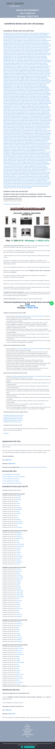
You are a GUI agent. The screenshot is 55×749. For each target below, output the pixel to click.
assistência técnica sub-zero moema (22, 104)
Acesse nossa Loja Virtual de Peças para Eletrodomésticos (33, 467)
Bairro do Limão (19, 648)
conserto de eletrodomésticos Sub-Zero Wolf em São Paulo (31, 348)
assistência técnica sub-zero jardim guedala (38, 87)
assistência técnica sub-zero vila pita (36, 172)
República (18, 519)
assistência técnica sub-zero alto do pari (37, 39)
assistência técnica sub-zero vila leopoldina (40, 154)
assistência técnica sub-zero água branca (20, 34)
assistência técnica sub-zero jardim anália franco (36, 77)
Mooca (17, 629)
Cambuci (18, 503)
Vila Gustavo (19, 558)
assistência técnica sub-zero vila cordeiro (18, 142)
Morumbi (18, 604)
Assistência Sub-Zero (8, 33)
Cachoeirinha (19, 534)
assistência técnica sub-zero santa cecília (12, 124)
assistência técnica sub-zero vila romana (15, 176)
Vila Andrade (19, 614)
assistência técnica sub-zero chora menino (37, 59)
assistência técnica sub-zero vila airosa (15, 134)
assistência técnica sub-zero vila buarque (32, 139)
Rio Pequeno (19, 676)
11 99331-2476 (32, 16)
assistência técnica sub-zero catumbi (39, 51)
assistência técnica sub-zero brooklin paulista (13, 46)
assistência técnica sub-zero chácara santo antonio (15, 59)
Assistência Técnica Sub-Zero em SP (11, 204)
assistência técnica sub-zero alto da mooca (17, 39)
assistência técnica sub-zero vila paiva (37, 166)
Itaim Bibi (18, 587)
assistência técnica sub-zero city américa (24, 63)
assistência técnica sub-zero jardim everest (13, 86)
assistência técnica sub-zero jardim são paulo (30, 97)
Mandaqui (18, 548)
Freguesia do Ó (19, 538)
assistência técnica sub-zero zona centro (30, 184)
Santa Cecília (19, 521)
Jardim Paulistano (20, 596)
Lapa (17, 664)
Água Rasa (18, 621)
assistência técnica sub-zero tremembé (30, 132)
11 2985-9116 (29, 13)
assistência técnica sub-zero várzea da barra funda (21, 133)
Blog (27, 736)
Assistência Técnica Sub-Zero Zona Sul (12, 421)
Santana (18, 550)
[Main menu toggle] (52, 4)
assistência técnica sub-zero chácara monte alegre (35, 57)
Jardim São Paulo (20, 544)
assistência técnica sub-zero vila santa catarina (28, 177)
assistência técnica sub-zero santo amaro (25, 126)
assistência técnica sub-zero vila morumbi (31, 163)
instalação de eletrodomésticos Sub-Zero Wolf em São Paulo (30, 316)
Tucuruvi (18, 554)
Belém (17, 627)
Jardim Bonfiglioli (20, 662)
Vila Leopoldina (19, 682)
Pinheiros (18, 670)
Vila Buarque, (19, 527)
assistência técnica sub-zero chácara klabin (13, 57)
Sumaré (18, 680)
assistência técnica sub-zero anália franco (13, 40)
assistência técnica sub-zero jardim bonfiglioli (13, 79)
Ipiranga (18, 585)
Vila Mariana (19, 616)
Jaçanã (17, 542)
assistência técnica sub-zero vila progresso (20, 174)
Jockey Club (19, 600)
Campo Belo (19, 575)
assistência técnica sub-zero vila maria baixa (24, 157)
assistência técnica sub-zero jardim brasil (34, 79)
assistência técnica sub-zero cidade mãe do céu (34, 60)
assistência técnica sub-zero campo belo (21, 47)
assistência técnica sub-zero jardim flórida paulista (35, 86)
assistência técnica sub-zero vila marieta (17, 159)
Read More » (6, 433)
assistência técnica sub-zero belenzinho (38, 41)
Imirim (17, 540)
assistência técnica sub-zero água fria (39, 34)
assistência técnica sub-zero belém (21, 41)
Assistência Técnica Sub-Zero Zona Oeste (13, 417)
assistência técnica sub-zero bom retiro (12, 43)
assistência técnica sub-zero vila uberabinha (23, 183)
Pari (17, 517)
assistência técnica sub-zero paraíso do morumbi (18, 110)
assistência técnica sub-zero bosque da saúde (32, 43)
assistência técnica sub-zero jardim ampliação (13, 77)
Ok (22, 747)
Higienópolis (19, 509)
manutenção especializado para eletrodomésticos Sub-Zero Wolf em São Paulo (29, 376)
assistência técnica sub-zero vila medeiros (16, 162)
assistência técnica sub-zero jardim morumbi (20, 93)
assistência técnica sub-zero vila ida (18, 152)
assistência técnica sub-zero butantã (33, 46)
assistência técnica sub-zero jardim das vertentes (14, 84)
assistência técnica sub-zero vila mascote (26, 160)
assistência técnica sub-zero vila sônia (38, 180)
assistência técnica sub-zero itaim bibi (42, 73)
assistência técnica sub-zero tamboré (42, 130)
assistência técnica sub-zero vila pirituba (18, 172)
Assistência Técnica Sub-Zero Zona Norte (12, 420)
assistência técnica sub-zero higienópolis (18, 69)
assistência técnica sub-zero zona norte (20, 186)
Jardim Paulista (19, 594)
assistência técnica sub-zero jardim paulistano (13, 94)
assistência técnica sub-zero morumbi (34, 106)
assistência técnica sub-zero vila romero (34, 176)
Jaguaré (18, 658)
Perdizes (18, 666)
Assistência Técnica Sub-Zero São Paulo (18, 31)
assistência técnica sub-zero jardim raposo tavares (31, 96)
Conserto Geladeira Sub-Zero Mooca (10, 478)
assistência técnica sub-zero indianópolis (16, 71)
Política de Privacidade (29, 747)
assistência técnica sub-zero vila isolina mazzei (27, 153)
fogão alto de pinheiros (26, 187)
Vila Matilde (18, 639)
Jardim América (19, 590)
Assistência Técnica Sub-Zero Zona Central (13, 415)
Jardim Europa (19, 592)
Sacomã (18, 606)
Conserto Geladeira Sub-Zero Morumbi (11, 474)
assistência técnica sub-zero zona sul (12, 187)
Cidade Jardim (19, 579)
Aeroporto (18, 569)
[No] (53, 745)
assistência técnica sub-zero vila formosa (40, 146)
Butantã (18, 656)
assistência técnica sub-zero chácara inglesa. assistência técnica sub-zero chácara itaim (26, 56)
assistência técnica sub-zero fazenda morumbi (37, 64)
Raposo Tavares (19, 674)
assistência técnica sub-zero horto (37, 69)
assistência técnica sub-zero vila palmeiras (13, 167)
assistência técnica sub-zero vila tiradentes (32, 182)
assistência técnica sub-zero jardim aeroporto (20, 76)
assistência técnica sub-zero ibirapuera (27, 70)
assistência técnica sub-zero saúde (33, 127)
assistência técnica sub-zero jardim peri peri (35, 94)
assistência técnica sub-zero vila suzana (12, 182)
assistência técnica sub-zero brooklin (22, 44)
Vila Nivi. (18, 564)
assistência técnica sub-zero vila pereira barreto (29, 169)
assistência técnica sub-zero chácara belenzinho (22, 54)
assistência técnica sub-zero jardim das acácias (38, 83)
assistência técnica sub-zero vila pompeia (26, 173)
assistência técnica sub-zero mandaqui (33, 103)
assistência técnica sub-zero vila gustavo (20, 150)
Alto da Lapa (19, 652)
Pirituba (18, 672)
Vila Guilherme (19, 556)
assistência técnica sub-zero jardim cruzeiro (23, 81)
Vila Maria (18, 560)
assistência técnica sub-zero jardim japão (34, 89)
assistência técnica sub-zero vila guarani (35, 147)
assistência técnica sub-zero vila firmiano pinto (19, 146)
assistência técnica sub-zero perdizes (40, 117)
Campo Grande (19, 577)
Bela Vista (18, 497)
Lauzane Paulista (20, 546)
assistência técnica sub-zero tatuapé (11, 132)
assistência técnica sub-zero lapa (16, 100)
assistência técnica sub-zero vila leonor (20, 154)
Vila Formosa (19, 637)
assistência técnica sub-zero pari (37, 110)
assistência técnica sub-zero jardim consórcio (29, 80)
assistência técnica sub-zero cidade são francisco (31, 61)
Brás (17, 501)
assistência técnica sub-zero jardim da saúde (16, 83)
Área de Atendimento (27, 729)
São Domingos (19, 678)
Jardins (18, 598)
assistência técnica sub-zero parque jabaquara (26, 114)
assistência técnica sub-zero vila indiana (36, 152)
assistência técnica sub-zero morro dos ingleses (14, 106)
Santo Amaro (19, 608)
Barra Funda (19, 650)
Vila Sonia (18, 684)
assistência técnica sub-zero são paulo (15, 127)
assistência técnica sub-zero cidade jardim (13, 60)
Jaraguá (18, 660)
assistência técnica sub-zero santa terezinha (33, 124)
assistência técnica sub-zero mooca (40, 104)
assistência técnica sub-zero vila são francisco (25, 179)
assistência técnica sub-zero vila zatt (11, 184)
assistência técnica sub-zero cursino (17, 64)
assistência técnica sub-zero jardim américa (41, 76)
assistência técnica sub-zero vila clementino (23, 140)
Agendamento (27, 731)
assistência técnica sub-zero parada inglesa (26, 109)
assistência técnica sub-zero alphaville (30, 36)
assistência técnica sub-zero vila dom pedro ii (35, 143)
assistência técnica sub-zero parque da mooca (29, 112)
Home (27, 724)
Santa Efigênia (19, 523)
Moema (18, 602)
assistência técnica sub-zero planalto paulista (17, 120)
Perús (17, 668)
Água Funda (19, 571)
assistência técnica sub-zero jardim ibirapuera (13, 89)
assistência (35, 33)
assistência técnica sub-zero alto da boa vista (25, 37)
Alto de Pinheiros (20, 654)
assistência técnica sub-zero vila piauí (22, 170)
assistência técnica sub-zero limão (16, 103)
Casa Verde (18, 536)
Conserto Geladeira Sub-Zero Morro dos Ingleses (13, 476)
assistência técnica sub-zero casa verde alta (23, 50)
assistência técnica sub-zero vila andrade (17, 137)
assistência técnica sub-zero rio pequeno (41, 123)
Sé (16, 525)
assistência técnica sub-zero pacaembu (30, 107)
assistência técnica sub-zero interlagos (35, 71)
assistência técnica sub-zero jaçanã (30, 74)
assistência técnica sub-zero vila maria (32, 156)
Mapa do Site (27, 733)
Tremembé (18, 552)
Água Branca (19, 646)
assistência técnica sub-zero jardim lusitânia (28, 90)
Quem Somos (27, 726)
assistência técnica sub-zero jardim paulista (41, 93)
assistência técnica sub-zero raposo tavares (28, 122)
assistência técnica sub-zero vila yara (42, 183)
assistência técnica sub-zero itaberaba (24, 73)
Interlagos (18, 583)
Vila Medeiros (19, 562)
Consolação (19, 507)
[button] (52, 303)
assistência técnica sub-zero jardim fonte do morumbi (15, 87)
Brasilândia (18, 532)
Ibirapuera (18, 581)
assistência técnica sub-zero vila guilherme (27, 149)
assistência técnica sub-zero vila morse (12, 163)
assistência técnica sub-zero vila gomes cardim (14, 147)
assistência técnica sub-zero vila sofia (20, 180)
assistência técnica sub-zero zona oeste (39, 186)
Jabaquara (18, 588)
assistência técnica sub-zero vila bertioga (12, 139)
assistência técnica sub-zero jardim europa (36, 84)
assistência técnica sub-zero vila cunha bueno (13, 143)
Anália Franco (19, 623)
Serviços (27, 728)
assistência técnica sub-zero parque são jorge (21, 117)
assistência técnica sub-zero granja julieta (25, 67)
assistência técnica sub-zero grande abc (33, 66)
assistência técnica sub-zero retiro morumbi (21, 123)
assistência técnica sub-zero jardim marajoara (21, 91)
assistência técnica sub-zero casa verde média (20, 51)
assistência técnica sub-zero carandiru (33, 49)
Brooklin (18, 573)
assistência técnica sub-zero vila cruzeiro (38, 142)
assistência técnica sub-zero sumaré (24, 129)
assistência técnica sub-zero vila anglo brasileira (39, 137)
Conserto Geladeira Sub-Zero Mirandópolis (12, 483)
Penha (17, 631)
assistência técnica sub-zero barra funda (32, 40)
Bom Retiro (18, 499)
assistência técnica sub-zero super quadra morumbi (21, 130)
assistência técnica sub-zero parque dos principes (28, 113)
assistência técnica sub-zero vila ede (28, 144)
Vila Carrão (18, 635)
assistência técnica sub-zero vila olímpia (19, 166)
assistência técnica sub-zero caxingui (12, 53)
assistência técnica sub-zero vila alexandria (35, 134)
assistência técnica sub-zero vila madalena (13, 156)
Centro (17, 505)
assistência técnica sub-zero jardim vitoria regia (27, 99)
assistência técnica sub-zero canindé (15, 49)
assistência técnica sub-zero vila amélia (26, 136)
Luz (17, 515)
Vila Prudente (19, 641)
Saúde (17, 610)
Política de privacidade (27, 734)
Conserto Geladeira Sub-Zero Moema (10, 481)
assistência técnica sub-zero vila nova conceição (23, 164)
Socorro (18, 612)
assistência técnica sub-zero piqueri (30, 119)
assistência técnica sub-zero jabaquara (12, 74)
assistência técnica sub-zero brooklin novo (41, 44)
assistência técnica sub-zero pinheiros (12, 119)
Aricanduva (18, 625)
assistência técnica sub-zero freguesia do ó (13, 66)
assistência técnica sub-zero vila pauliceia (32, 167)
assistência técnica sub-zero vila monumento (37, 162)
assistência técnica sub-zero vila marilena (36, 159)
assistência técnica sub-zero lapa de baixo (34, 100)
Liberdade (18, 513)
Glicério (18, 511)
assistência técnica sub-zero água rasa (12, 36)
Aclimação (18, 495)
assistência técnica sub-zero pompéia (37, 120)
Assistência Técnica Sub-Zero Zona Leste (12, 418)
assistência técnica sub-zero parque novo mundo (22, 116)
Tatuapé (18, 633)
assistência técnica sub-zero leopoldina (28, 102)
